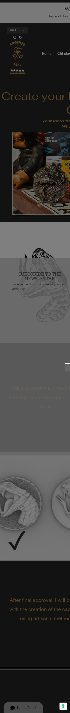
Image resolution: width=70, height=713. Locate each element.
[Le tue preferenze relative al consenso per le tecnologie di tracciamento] (63, 706)
